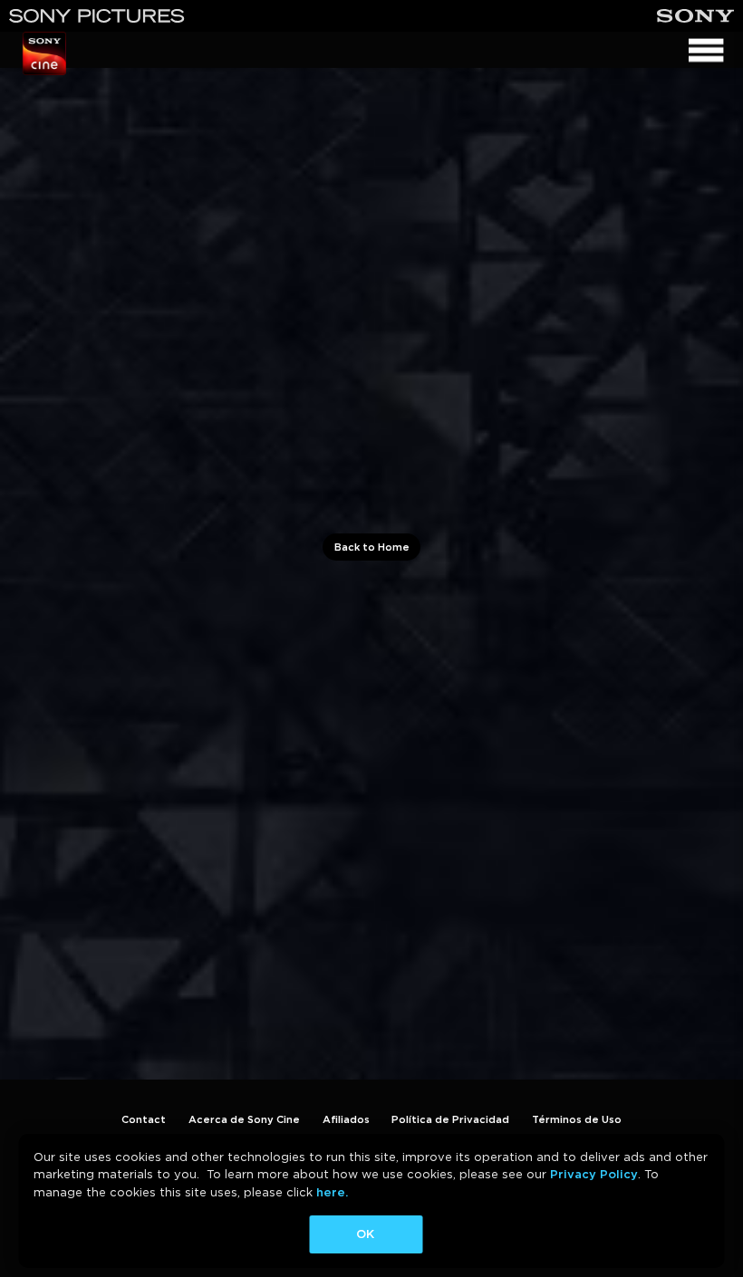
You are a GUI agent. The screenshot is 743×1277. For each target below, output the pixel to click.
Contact (143, 1119)
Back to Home (372, 547)
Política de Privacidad (450, 1119)
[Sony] (695, 16)
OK (365, 1234)
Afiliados (346, 1119)
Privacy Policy (594, 1174)
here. (332, 1192)
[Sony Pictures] (97, 16)
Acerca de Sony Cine (244, 1119)
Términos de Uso (577, 1119)
